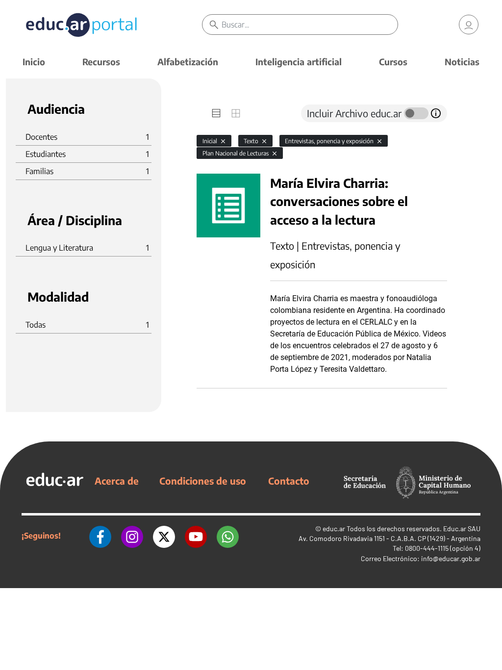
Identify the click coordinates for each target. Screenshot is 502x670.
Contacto (288, 481)
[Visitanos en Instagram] (132, 535)
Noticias (462, 61)
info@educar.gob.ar (450, 558)
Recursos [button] (101, 61)
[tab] (216, 113)
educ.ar (334, 528)
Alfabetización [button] (187, 61)
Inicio (34, 61)
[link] (468, 24)
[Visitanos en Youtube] (196, 535)
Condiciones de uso (202, 481)
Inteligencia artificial (298, 61)
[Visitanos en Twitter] (164, 535)
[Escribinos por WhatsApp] (228, 535)
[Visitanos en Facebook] (100, 535)
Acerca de (117, 481)
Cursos (393, 61)
